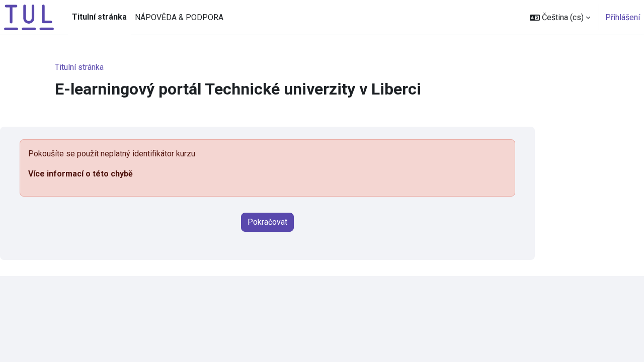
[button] (560, 17)
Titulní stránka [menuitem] (99, 17)
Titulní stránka (79, 67)
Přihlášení (622, 17)
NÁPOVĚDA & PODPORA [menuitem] (179, 17)
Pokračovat (267, 222)
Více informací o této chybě (80, 173)
